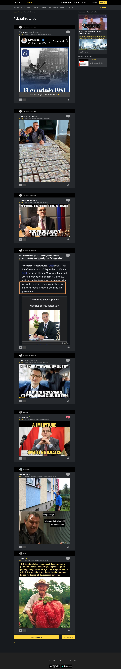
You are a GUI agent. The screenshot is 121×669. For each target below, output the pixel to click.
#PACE (59, 259)
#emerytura (30, 419)
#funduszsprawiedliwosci (37, 259)
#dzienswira (27, 476)
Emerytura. (24, 417)
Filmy (77, 2)
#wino (26, 118)
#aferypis (47, 202)
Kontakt (48, 661)
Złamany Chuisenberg (28, 116)
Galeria (29, 7)
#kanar (31, 362)
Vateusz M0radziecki (28, 200)
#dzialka (35, 419)
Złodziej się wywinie (28, 361)
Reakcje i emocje (53, 7)
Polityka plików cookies (75, 661)
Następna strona (35, 637)
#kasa (30, 118)
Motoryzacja (69, 7)
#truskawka (31, 560)
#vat (26, 202)
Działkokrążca (25, 474)
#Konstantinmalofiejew (53, 259)
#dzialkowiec (48, 34)
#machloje (42, 202)
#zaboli (36, 560)
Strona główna (18, 12)
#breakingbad (35, 118)
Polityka (44, 7)
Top (84, 2)
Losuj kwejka (70, 637)
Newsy (62, 7)
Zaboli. (22, 559)
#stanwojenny (33, 34)
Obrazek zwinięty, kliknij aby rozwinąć (43, 94)
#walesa (27, 34)
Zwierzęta (16, 7)
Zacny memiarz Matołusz (30, 32)
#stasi (43, 34)
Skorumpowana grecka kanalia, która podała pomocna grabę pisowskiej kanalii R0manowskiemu (42, 257)
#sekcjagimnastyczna (41, 476)
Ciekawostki (37, 7)
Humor (23, 7)
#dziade (46, 560)
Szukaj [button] (104, 7)
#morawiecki (39, 34)
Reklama (55, 661)
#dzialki (54, 476)
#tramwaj (27, 362)
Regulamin (63, 661)
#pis (26, 419)
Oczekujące (67, 2)
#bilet (35, 362)
